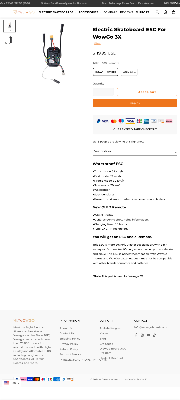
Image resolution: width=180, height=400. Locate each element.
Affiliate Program (111, 328)
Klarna (104, 333)
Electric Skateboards (55, 12)
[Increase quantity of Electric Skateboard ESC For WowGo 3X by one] (110, 92)
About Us (66, 328)
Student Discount (111, 358)
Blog (103, 338)
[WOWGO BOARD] (23, 12)
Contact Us (67, 333)
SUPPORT (142, 12)
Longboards (35, 355)
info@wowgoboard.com (150, 327)
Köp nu (135, 103)
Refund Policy (69, 349)
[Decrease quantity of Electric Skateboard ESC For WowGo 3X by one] (96, 92)
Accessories (88, 12)
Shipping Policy (70, 338)
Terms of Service (70, 354)
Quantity (98, 83)
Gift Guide (106, 343)
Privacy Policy (69, 343)
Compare (110, 12)
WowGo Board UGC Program (113, 350)
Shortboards (21, 359)
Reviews (126, 12)
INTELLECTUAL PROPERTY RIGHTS (83, 359)
